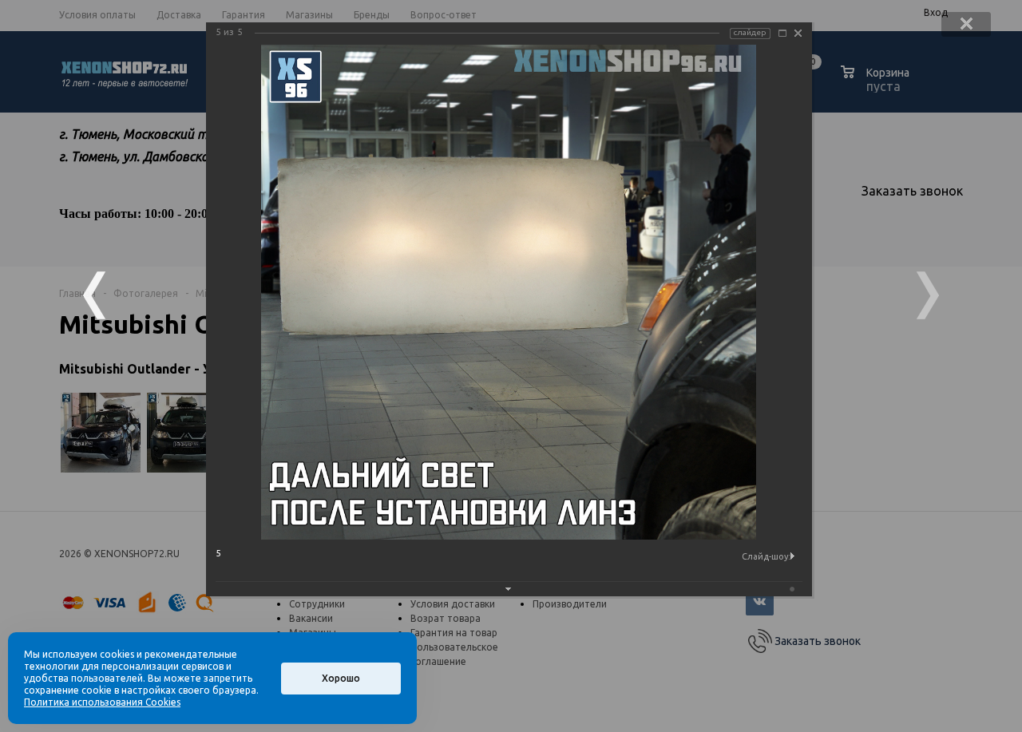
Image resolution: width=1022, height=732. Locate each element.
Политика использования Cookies (102, 702)
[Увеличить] (782, 33)
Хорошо (341, 678)
